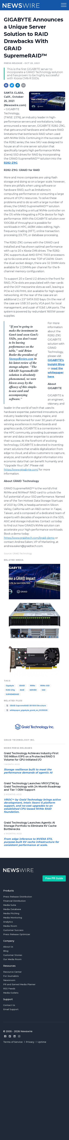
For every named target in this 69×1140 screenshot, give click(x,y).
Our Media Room (12, 959)
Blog (5, 951)
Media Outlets (10, 992)
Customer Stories (12, 955)
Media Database (12, 909)
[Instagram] (19, 1036)
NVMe (32, 686)
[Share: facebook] (6, 85)
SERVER (33, 690)
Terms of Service (13, 1042)
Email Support (10, 1009)
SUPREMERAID (12, 694)
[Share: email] (23, 85)
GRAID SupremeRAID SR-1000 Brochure (27, 706)
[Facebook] (5, 1036)
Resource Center (12, 971)
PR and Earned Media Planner (19, 984)
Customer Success (13, 930)
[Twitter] (10, 1036)
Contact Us (9, 1005)
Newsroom (9, 980)
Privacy (30, 1042)
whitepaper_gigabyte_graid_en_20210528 (28, 710)
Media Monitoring (12, 917)
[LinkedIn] (14, 1036)
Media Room (10, 926)
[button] (63, 5)
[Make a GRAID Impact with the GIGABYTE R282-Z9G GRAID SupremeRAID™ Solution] (47, 101)
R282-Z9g (10, 690)
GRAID (22, 686)
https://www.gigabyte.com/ (21, 469)
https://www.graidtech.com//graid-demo (29, 537)
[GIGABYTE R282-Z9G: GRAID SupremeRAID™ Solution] (34, 620)
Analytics (8, 921)
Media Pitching (11, 913)
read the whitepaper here (56, 372)
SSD (43, 690)
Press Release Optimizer (16, 934)
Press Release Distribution (17, 896)
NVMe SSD (45, 686)
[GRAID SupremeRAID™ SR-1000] (34, 659)
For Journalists (11, 976)
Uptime (42, 1042)
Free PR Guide (54, 878)
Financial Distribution (14, 901)
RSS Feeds (9, 988)
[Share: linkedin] (18, 85)
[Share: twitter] (12, 85)
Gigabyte (10, 686)
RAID (22, 690)
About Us (8, 946)
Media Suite (9, 905)
